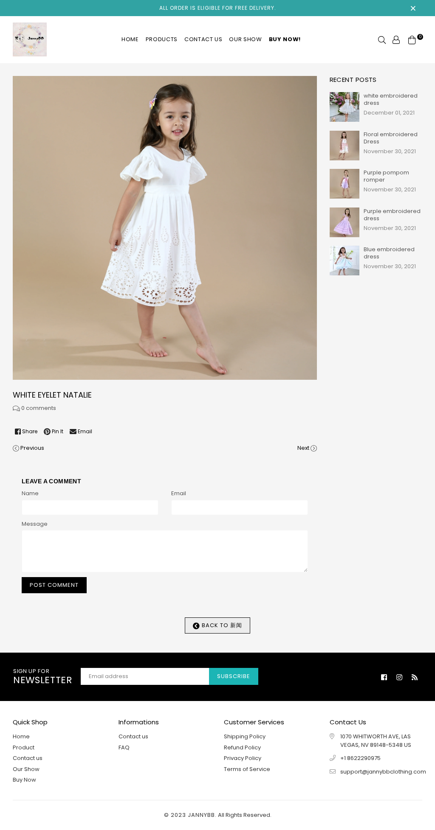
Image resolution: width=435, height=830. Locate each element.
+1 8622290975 (360, 758)
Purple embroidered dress (392, 215)
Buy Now (24, 780)
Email (178, 493)
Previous (32, 448)
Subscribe (233, 676)
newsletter (42, 677)
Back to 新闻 (221, 625)
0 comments (38, 408)
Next (303, 448)
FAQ (124, 747)
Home (130, 39)
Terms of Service (247, 769)
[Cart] (412, 39)
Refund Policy (242, 747)
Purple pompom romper (386, 176)
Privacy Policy (242, 758)
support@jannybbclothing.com (383, 772)
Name (30, 493)
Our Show (245, 39)
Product (23, 747)
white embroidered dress (391, 99)
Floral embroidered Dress (391, 138)
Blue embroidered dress (389, 253)
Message (35, 524)
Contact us (203, 39)
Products (162, 39)
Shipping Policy (245, 736)
